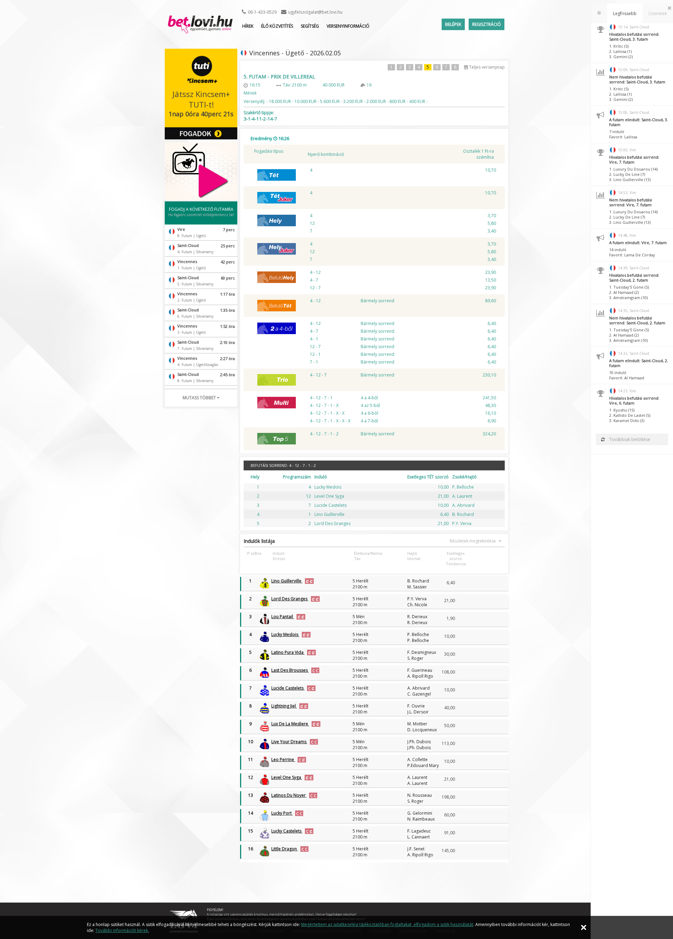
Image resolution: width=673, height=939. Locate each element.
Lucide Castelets (288, 688)
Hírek (247, 26)
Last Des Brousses (290, 670)
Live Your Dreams (289, 742)
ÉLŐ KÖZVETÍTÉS (277, 26)
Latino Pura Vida (288, 652)
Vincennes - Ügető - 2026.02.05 (295, 53)
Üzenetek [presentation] (657, 13)
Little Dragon (284, 849)
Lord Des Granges (289, 599)
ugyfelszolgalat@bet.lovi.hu (315, 12)
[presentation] (599, 13)
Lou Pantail (282, 617)
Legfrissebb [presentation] (625, 13)
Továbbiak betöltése (629, 439)
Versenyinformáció (348, 26)
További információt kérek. (122, 930)
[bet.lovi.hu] (200, 30)
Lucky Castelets (286, 831)
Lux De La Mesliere (290, 724)
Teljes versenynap (486, 67)
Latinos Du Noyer (289, 795)
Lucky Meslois (285, 634)
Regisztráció (486, 24)
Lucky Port (282, 813)
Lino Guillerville (286, 581)
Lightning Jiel (284, 706)
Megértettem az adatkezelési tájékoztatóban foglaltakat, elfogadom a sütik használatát (387, 924)
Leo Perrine (283, 759)
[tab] (599, 13)
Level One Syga (286, 777)
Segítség (310, 26)
